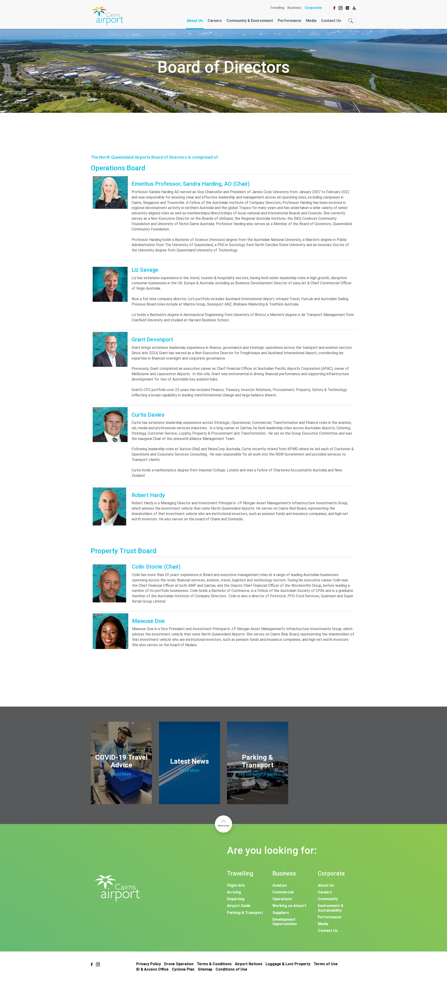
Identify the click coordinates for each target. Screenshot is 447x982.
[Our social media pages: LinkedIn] (347, 7)
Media (311, 20)
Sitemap (205, 969)
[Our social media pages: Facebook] (334, 7)
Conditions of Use (231, 969)
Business (294, 8)
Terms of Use (326, 964)
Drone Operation (178, 964)
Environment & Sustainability (330, 907)
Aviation (279, 885)
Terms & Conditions (214, 964)
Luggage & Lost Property (288, 964)
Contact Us (331, 20)
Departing (235, 899)
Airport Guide (239, 905)
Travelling (277, 8)
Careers (215, 20)
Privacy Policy (148, 964)
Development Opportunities (284, 921)
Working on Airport (289, 905)
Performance (289, 20)
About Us (195, 20)
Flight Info (236, 885)
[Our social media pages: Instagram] (340, 7)
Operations (282, 899)
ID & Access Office (152, 969)
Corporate (313, 8)
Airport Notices (248, 964)
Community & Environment (250, 20)
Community (328, 899)
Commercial (283, 892)
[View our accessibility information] (354, 7)
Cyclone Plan (183, 969)
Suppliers (280, 912)
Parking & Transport (245, 912)
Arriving (234, 892)
